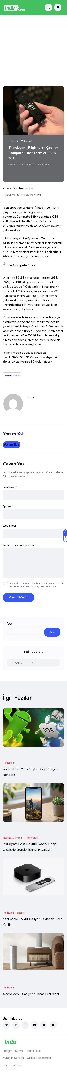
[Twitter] (6, 1025)
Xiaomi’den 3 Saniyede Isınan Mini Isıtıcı (31, 994)
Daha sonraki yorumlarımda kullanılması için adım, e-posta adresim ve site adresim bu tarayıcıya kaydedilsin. (35, 585)
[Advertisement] (33, 50)
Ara (9, 624)
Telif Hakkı (34, 1051)
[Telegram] (34, 1025)
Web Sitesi (9, 525)
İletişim (7, 1051)
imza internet (14, 1065)
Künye (19, 1051)
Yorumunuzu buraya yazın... (20, 545)
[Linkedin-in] (43, 1025)
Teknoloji (24, 188)
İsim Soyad (10, 487)
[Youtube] (53, 1025)
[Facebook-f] (25, 1025)
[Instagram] (16, 1025)
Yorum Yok (13, 171)
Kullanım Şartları (13, 1058)
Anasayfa (9, 188)
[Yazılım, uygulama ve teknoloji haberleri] (14, 7)
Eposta (8, 506)
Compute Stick (32, 171)
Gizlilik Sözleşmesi (39, 1058)
